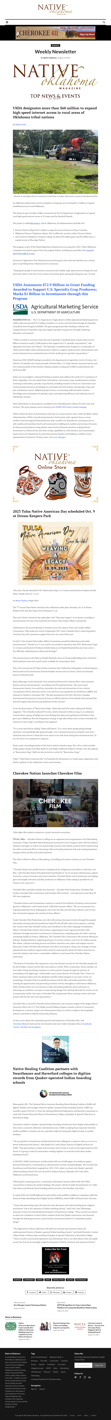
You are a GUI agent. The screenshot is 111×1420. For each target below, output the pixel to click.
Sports (63, 1372)
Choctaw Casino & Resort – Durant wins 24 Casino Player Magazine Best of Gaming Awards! (96, 1327)
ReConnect (35, 223)
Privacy (72, 1415)
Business (55, 45)
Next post (61, 1303)
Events (39, 1280)
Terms (79, 1415)
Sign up (34, 1389)
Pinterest (81, 1292)
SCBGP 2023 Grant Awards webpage (71, 407)
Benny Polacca (21, 600)
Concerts (64, 1361)
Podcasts (47, 1372)
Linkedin (69, 1292)
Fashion (42, 1364)
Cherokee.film (19, 1023)
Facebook (32, 1292)
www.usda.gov (59, 437)
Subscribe (99, 1365)
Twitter (16, 1027)
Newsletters (58, 1280)
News (48, 1280)
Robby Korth (21, 124)
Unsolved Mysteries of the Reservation (46, 1379)
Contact (93, 1415)
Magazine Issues (37, 1368)
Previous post (19, 1303)
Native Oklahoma (49, 58)
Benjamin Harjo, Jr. (57, 1357)
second (42, 1389)
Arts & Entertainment (39, 1357)
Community (29, 1280)
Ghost (65, 1415)
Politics (70, 1280)
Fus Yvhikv (62, 1364)
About (86, 1415)
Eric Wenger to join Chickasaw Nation (30, 1305)
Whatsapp (56, 1292)
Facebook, (87, 1023)
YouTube (24, 1027)
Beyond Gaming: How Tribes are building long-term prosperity (61, 1325)
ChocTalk (43, 1361)
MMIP (48, 1368)
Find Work (51, 1364)
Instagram (36, 1027)
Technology (81, 1280)
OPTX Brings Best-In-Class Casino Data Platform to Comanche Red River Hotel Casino (77, 1306)
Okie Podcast (36, 1372)
